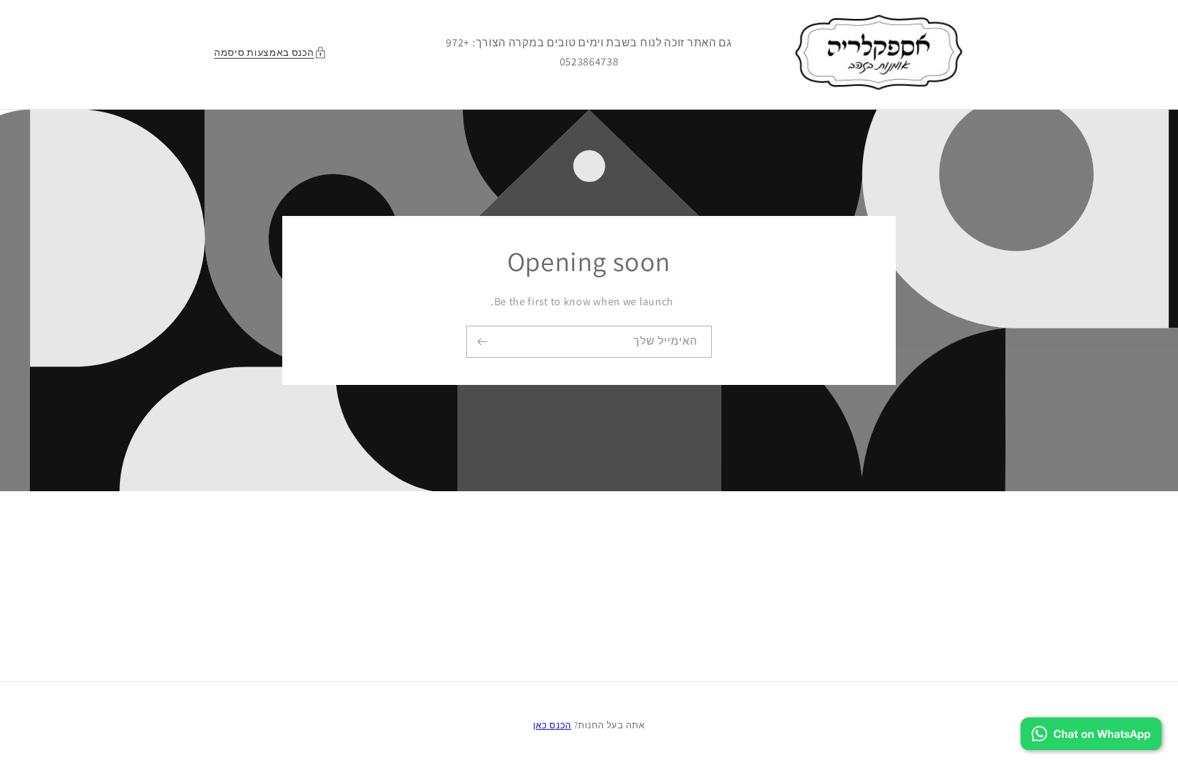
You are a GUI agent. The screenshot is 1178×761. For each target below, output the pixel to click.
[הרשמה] (482, 342)
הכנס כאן (552, 725)
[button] (273, 52)
